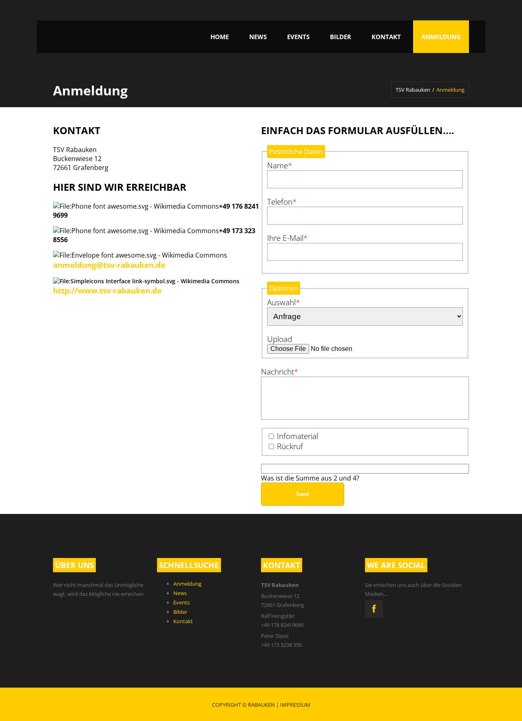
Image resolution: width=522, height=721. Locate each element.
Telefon (283, 201)
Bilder (340, 37)
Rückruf (290, 446)
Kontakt (386, 37)
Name (283, 165)
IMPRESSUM (295, 704)
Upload (279, 339)
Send (302, 494)
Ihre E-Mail (287, 238)
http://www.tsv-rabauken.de (107, 290)
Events (298, 37)
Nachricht (279, 371)
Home (219, 37)
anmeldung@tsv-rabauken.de (109, 265)
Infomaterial (297, 436)
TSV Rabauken (413, 89)
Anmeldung (441, 37)
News (258, 37)
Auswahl (283, 302)
